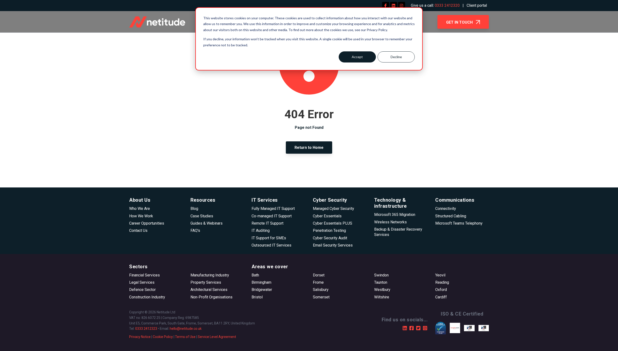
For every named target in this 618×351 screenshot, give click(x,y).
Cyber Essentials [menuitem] (327, 216)
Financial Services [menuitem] (144, 275)
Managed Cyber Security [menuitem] (333, 208)
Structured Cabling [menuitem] (450, 216)
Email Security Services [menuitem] (333, 245)
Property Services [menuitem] (205, 282)
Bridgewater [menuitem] (262, 289)
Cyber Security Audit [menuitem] (330, 238)
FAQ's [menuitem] (195, 230)
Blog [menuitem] (194, 208)
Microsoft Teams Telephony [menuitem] (459, 223)
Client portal (477, 5)
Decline (396, 57)
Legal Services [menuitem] (141, 282)
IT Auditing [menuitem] (261, 230)
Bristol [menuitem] (257, 297)
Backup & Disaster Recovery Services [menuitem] (398, 232)
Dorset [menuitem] (318, 275)
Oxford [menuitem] (441, 289)
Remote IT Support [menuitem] (267, 223)
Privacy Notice (140, 337)
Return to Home (309, 147)
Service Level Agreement (217, 337)
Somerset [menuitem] (321, 297)
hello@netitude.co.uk (186, 328)
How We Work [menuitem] (141, 216)
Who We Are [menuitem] (139, 208)
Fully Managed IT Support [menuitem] (273, 208)
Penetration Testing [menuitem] (329, 230)
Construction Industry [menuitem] (147, 297)
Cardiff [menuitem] (441, 297)
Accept (357, 57)
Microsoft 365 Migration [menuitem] (394, 214)
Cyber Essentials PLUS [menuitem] (332, 223)
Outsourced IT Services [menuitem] (271, 245)
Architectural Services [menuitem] (208, 289)
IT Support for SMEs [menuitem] (269, 238)
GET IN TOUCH (460, 22)
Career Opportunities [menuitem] (146, 223)
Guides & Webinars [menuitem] (206, 223)
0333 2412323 (146, 328)
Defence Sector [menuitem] (142, 289)
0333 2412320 (447, 5)
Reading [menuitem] (442, 282)
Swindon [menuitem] (381, 275)
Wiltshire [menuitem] (381, 297)
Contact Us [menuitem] (138, 230)
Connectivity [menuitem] (445, 208)
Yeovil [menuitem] (440, 275)
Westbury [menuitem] (382, 289)
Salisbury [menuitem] (321, 289)
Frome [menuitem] (318, 282)
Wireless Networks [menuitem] (390, 222)
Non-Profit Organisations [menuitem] (211, 297)
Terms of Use (185, 337)
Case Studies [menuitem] (201, 216)
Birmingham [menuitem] (261, 282)
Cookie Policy (163, 337)
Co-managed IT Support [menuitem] (272, 216)
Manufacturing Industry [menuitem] (209, 275)
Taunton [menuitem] (380, 282)
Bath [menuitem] (255, 275)
